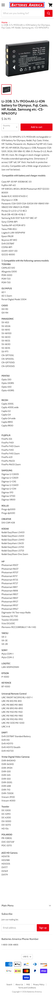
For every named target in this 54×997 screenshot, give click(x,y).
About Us (19, 984)
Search (9, 984)
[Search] (48, 13)
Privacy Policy (38, 984)
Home (5, 22)
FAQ (28, 984)
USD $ (25, 956)
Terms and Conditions (27, 987)
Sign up (43, 927)
